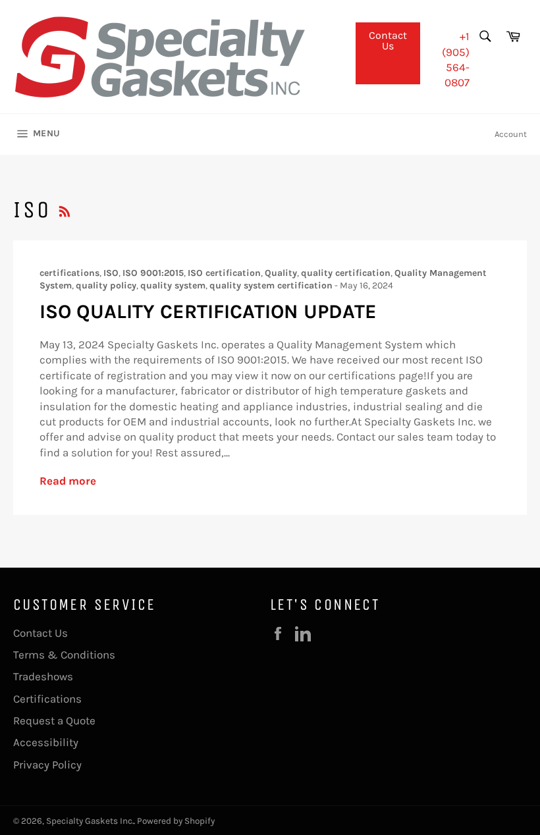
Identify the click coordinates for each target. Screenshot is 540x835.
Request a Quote (54, 720)
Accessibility (45, 742)
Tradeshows (43, 676)
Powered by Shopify (176, 821)
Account (511, 134)
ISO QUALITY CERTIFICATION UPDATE (208, 311)
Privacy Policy (47, 764)
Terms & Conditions (64, 654)
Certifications (47, 698)
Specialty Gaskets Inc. (90, 821)
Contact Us (388, 40)
